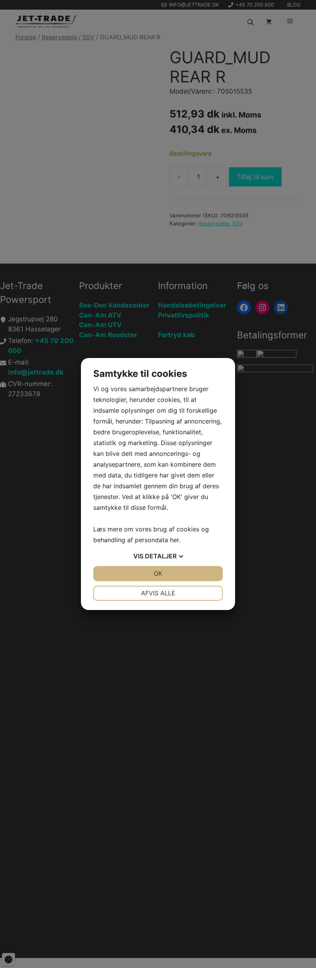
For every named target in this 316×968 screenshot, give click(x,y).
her (174, 540)
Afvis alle (158, 593)
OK (158, 573)
